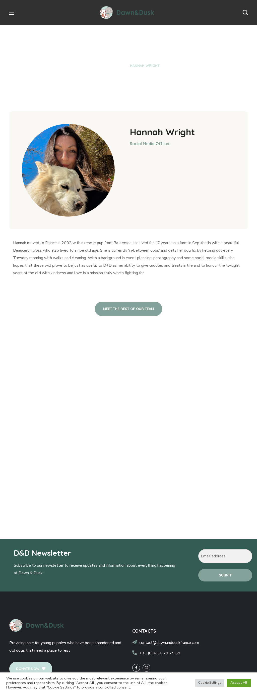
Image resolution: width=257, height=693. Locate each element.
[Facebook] (136, 668)
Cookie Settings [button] (209, 682)
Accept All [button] (238, 682)
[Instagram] (146, 668)
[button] (245, 12)
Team (118, 65)
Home (103, 65)
